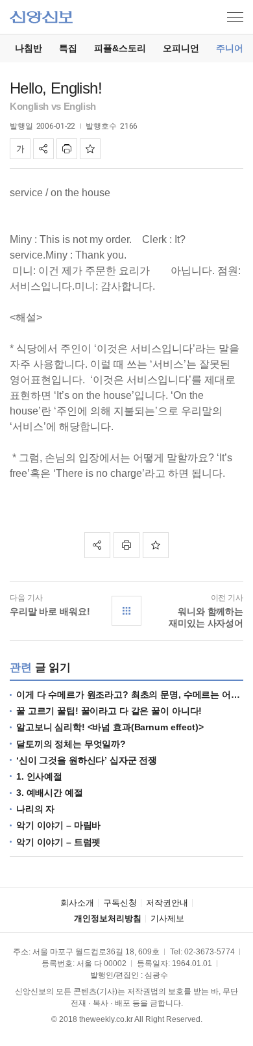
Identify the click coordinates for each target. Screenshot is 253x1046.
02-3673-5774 (209, 951)
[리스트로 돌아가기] (126, 611)
